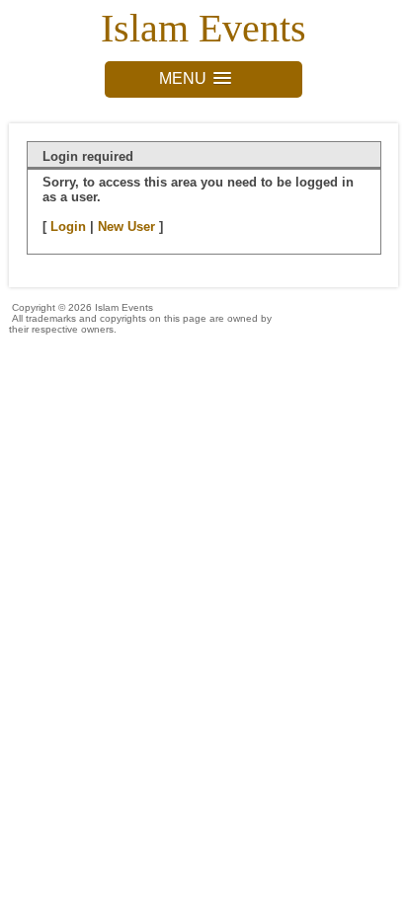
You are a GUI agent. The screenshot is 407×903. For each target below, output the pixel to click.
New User (126, 226)
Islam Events (203, 28)
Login (68, 226)
